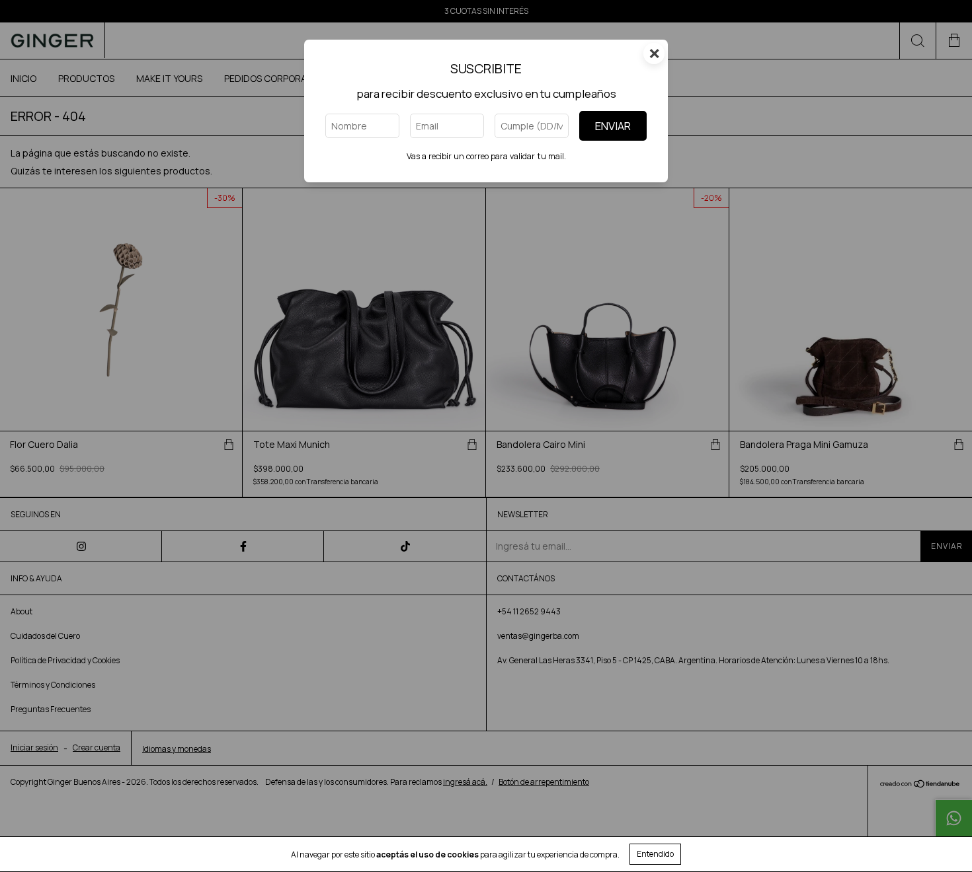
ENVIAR (613, 125)
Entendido (655, 853)
